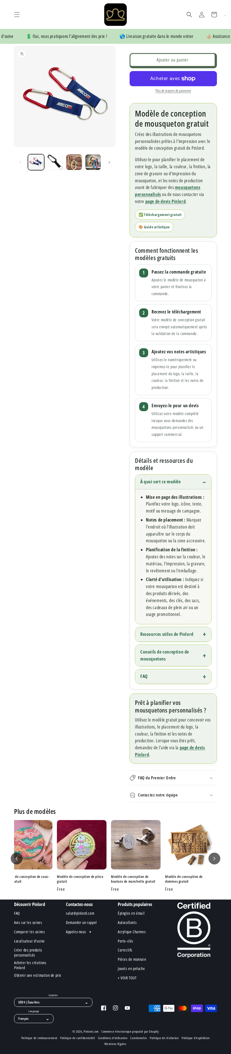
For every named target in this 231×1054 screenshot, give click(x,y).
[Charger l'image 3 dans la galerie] (74, 162)
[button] (17, 14)
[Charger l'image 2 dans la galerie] (55, 162)
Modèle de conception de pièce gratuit (80, 879)
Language (33, 1011)
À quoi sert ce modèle (160, 482)
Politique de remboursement (39, 1038)
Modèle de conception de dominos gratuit (184, 879)
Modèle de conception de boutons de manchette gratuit (133, 879)
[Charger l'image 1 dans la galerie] (36, 162)
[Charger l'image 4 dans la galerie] (93, 162)
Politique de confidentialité (77, 1038)
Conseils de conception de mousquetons (164, 655)
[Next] (214, 858)
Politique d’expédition (196, 1038)
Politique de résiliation (164, 1038)
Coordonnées (138, 1038)
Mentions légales (115, 1044)
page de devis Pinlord (165, 201)
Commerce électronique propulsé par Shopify (130, 1031)
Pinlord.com (91, 1031)
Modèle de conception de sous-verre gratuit (26, 879)
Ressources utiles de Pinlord (167, 634)
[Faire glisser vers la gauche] (20, 162)
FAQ (144, 676)
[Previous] (17, 858)
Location (53, 995)
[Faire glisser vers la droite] (109, 162)
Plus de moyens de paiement (173, 90)
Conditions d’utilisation (113, 1038)
